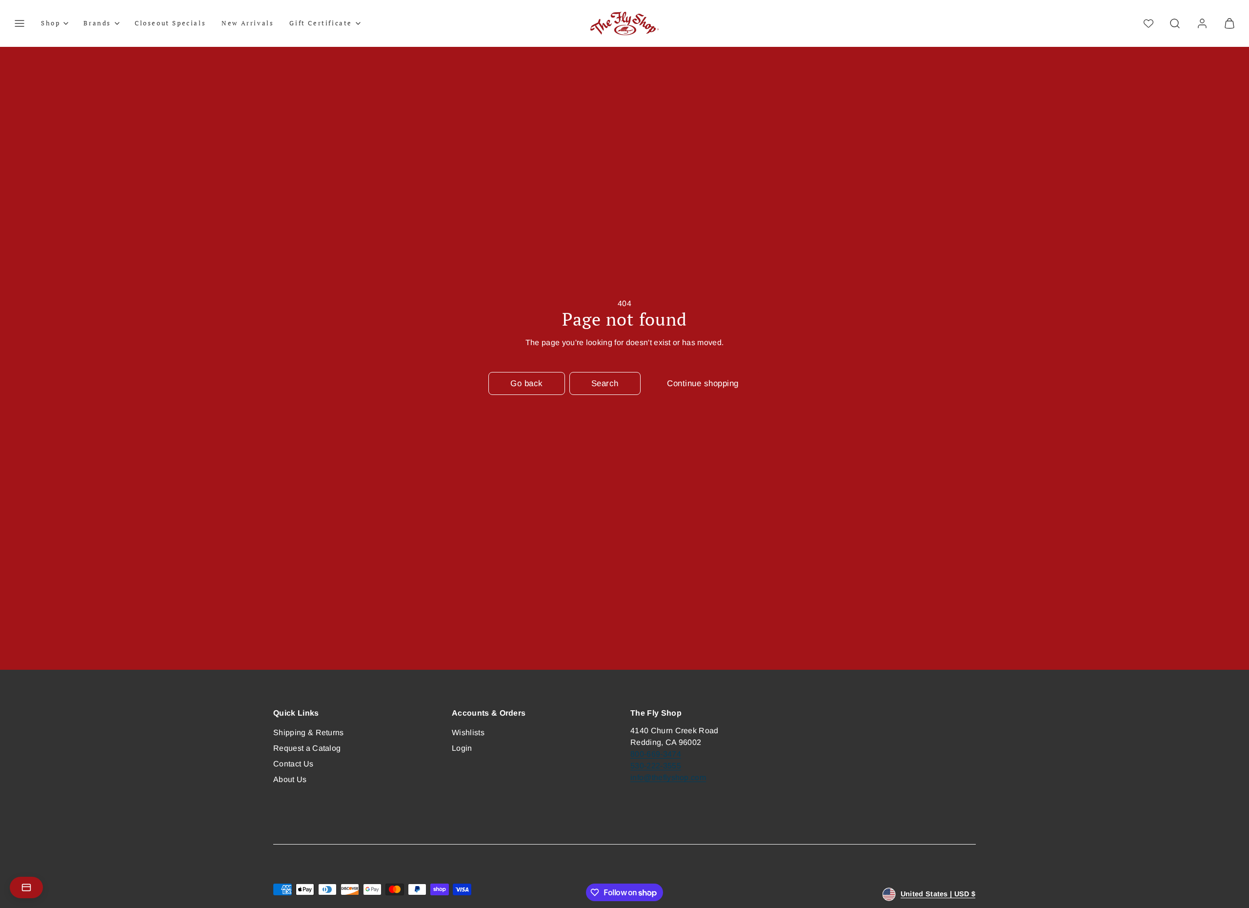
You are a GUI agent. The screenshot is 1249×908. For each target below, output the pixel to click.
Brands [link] (97, 23)
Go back (526, 383)
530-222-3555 (655, 766)
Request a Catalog (307, 748)
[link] (1202, 23)
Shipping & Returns (308, 732)
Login (462, 748)
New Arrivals (248, 23)
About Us (290, 779)
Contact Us (293, 764)
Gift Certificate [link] (320, 23)
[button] (19, 23)
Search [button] (605, 383)
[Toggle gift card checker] (26, 887)
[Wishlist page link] (1148, 23)
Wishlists (468, 732)
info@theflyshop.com (668, 777)
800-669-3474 (655, 754)
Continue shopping (703, 383)
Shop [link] (50, 23)
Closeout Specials (170, 23)
